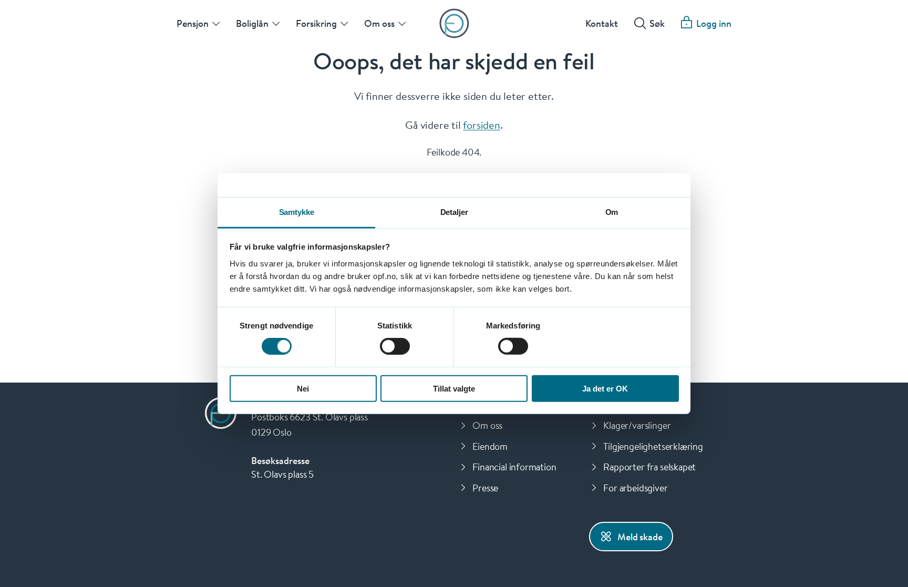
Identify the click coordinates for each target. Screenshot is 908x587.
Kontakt (601, 23)
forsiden (481, 124)
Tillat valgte (454, 388)
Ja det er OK (605, 388)
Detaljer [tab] (454, 211)
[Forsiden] (454, 23)
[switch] (395, 346)
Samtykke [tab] (296, 211)
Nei (303, 388)
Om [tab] (611, 211)
